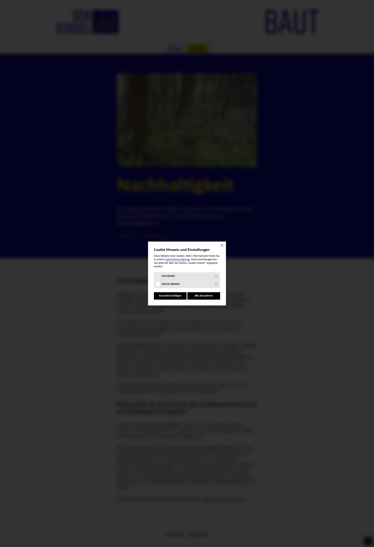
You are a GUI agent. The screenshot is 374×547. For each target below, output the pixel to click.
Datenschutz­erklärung (177, 259)
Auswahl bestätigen (170, 295)
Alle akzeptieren (204, 295)
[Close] (222, 245)
